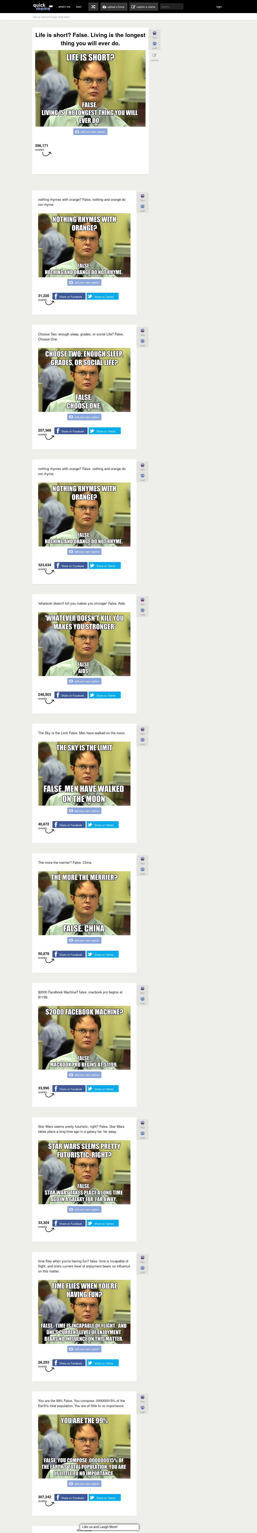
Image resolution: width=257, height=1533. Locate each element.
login (219, 6)
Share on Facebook (70, 297)
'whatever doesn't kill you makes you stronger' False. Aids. (82, 603)
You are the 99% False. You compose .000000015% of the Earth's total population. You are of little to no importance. (81, 1403)
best (78, 6)
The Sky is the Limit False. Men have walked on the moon (81, 732)
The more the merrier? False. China (64, 862)
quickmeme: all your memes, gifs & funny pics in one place (43, 6)
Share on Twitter (104, 297)
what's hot (64, 6)
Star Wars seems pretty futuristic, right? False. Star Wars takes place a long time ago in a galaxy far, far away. (81, 1129)
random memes (93, 7)
